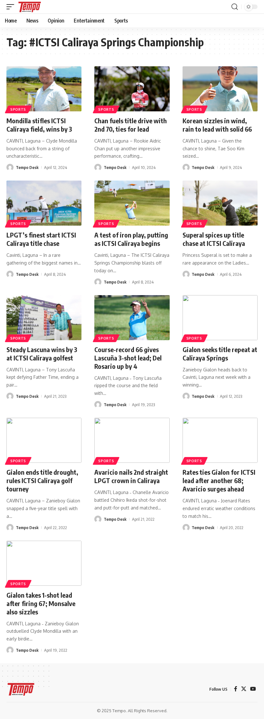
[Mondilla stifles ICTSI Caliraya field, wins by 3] (43, 88)
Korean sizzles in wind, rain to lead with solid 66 (217, 125)
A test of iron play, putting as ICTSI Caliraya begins (131, 239)
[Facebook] (235, 689)
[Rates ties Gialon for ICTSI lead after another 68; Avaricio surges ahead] (220, 440)
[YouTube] (253, 689)
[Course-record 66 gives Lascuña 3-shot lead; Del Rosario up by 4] (131, 317)
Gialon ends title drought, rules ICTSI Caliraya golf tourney (42, 480)
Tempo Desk (27, 167)
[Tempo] (29, 7)
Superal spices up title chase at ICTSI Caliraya (214, 239)
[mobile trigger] (11, 7)
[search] (235, 6)
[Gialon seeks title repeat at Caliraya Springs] (220, 317)
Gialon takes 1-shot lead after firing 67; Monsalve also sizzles (40, 603)
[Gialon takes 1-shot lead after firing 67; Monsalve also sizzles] (43, 563)
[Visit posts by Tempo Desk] (10, 167)
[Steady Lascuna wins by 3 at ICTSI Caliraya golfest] (43, 317)
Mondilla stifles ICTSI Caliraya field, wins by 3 (39, 125)
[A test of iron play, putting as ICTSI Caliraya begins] (131, 203)
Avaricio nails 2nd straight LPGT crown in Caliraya (131, 476)
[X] (244, 689)
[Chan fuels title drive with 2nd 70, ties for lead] (131, 88)
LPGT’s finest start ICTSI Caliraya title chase (41, 239)
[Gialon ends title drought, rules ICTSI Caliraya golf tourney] (43, 440)
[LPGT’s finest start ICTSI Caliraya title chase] (43, 203)
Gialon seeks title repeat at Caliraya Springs (220, 353)
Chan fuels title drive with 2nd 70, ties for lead (130, 125)
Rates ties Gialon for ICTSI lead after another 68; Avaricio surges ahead (219, 480)
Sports (18, 109)
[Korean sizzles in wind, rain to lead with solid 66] (220, 88)
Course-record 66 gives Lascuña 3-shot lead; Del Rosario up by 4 (128, 357)
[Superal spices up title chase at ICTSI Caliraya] (220, 203)
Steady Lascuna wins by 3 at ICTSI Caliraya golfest (41, 353)
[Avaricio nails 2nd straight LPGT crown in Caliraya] (131, 440)
